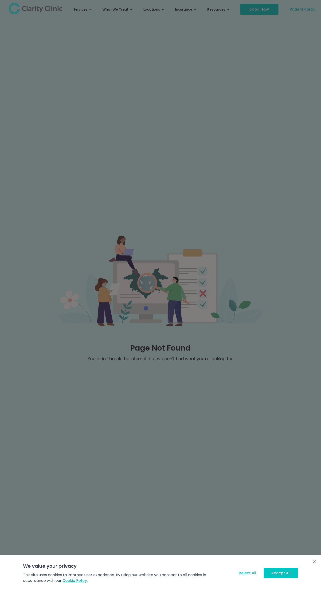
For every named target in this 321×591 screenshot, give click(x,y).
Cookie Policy (75, 580)
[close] (314, 562)
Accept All (280, 573)
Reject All (247, 573)
